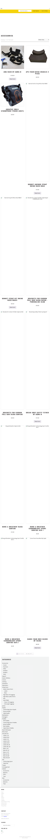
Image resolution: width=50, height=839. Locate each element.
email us (5, 816)
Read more (12, 79)
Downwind (4, 683)
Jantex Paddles (6, 724)
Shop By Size (5, 733)
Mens (5, 693)
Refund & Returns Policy (5, 801)
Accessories (5, 663)
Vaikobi (4, 769)
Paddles (4, 719)
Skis (3, 759)
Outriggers (5, 717)
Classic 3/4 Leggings (9, 702)
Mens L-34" (6, 748)
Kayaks (4, 707)
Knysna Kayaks (6, 711)
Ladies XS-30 (6, 743)
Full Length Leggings (9, 704)
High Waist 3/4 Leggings (9, 694)
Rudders (5, 672)
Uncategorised (6, 767)
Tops (4, 776)
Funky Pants (5, 687)
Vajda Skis (5, 763)
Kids (4, 698)
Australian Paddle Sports (25, 3)
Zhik (3, 778)
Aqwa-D (4, 676)
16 (28, 653)
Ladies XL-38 (6, 741)
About (2, 791)
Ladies (5, 691)
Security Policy (4, 804)
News (2, 796)
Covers (5, 665)
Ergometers (5, 685)
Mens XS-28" (6, 756)
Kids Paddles (6, 726)
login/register (36, 10)
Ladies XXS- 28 (6, 746)
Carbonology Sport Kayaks (9, 709)
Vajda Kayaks (6, 713)
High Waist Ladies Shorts (9, 696)
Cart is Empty (45, 10)
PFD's (4, 774)
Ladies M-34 (6, 737)
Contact (2, 798)
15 (26, 653)
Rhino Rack (5, 732)
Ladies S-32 (6, 739)
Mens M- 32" (6, 750)
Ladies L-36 (6, 735)
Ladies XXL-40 (6, 744)
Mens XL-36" (6, 754)
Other (4, 668)
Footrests (5, 667)
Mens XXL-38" (6, 757)
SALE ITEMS (6, 700)
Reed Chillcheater (6, 730)
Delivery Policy (4, 803)
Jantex (3, 706)
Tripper (4, 765)
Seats (4, 674)
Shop (2, 794)
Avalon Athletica (6, 678)
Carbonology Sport (8, 761)
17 (30, 653)
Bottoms (5, 772)
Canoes (4, 680)
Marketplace (5, 715)
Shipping (2, 800)
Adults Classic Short (8, 689)
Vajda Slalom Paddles (8, 728)
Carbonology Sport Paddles (10, 722)
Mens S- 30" (6, 752)
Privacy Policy (3, 805)
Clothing (4, 681)
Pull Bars (5, 670)
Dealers (2, 797)
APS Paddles (6, 720)
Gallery (2, 793)
